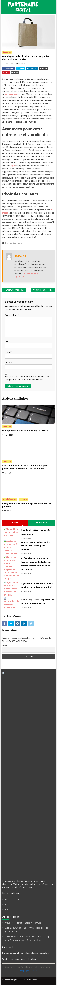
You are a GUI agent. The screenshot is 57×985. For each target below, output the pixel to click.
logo (13, 165)
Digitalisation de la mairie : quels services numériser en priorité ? (37, 585)
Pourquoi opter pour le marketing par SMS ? (25, 430)
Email (4, 646)
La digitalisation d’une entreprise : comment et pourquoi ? (26, 505)
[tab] (15, 522)
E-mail (8, 352)
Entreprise (7, 52)
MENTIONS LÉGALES (14, 899)
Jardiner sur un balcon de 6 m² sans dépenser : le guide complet (36, 546)
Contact (8, 910)
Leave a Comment (13, 243)
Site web (9, 363)
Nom (8, 341)
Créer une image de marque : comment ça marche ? (16, 290)
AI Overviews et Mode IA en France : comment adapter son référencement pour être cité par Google (36, 564)
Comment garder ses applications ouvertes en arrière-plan (37, 602)
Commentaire (12, 315)
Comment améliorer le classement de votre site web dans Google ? (44, 290)
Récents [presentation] (15, 523)
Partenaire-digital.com (13, 953)
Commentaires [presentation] (42, 523)
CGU (7, 904)
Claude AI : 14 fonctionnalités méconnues (35, 532)
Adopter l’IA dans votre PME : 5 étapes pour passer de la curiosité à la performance (25, 467)
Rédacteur (21, 63)
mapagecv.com (27, 971)
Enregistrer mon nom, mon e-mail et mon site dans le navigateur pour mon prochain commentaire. (28, 378)
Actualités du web (10, 499)
